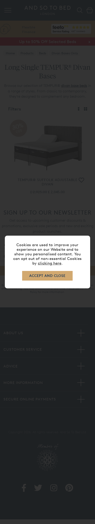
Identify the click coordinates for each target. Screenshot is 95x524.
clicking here (49, 263)
